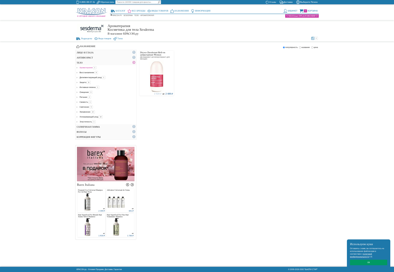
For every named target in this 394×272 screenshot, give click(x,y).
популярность (292, 47)
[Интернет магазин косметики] (91, 12)
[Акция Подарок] (106, 148)
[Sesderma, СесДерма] (91, 28)
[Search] (159, 2)
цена (316, 47)
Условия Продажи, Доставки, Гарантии (105, 269)
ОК (368, 262)
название (306, 47)
